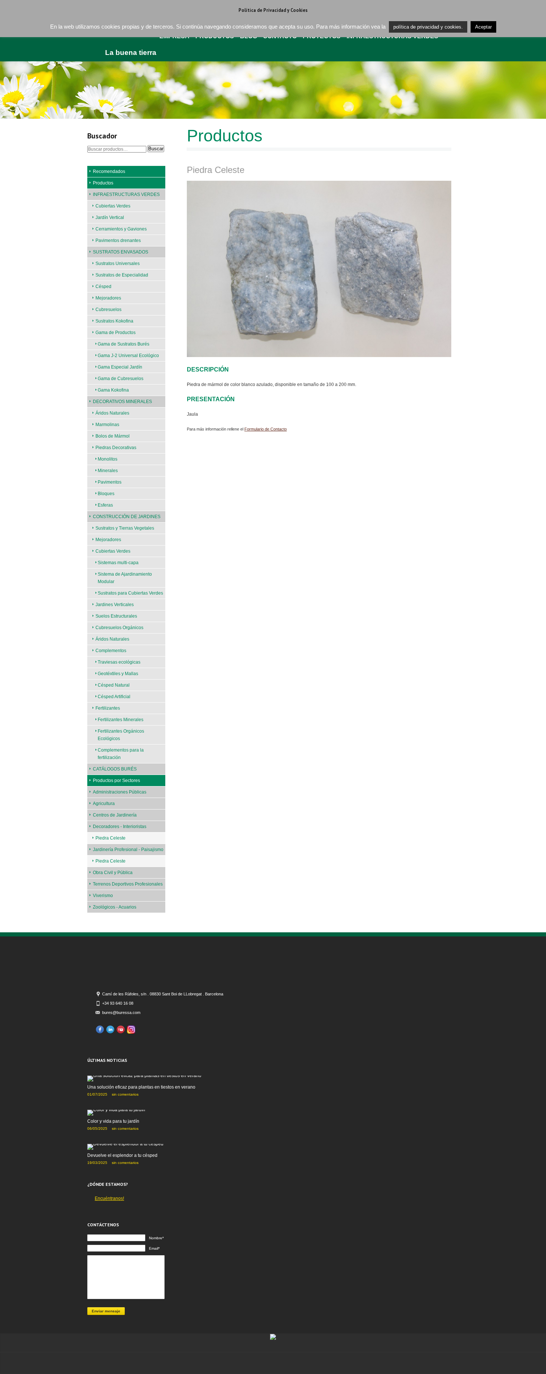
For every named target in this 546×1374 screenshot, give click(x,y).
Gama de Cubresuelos (120, 378)
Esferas (105, 505)
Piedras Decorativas (115, 447)
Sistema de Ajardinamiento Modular (125, 578)
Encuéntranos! (109, 1198)
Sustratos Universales (117, 263)
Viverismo (103, 895)
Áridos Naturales (112, 413)
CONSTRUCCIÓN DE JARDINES (126, 516)
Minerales (108, 470)
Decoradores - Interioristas (119, 826)
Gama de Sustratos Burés (123, 344)
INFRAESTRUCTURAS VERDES (126, 194)
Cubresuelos (108, 309)
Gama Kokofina (113, 390)
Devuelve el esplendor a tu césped (122, 1155)
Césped (103, 286)
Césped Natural (114, 685)
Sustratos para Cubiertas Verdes (130, 593)
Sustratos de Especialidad (121, 275)
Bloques (106, 493)
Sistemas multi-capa (118, 562)
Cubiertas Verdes (112, 206)
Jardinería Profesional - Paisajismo (128, 849)
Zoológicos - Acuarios (114, 907)
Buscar (155, 148)
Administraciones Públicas (119, 792)
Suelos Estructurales (116, 616)
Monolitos (107, 459)
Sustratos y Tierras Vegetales (124, 528)
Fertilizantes (107, 708)
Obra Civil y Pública (113, 872)
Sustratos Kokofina (114, 321)
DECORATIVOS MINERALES (122, 401)
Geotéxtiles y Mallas (118, 673)
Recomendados (109, 171)
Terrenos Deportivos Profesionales (128, 884)
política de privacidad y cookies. (428, 27)
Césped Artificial (114, 696)
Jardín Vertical (109, 217)
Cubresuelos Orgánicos (119, 627)
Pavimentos (109, 482)
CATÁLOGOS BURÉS (115, 769)
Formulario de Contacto (265, 429)
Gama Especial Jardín (120, 367)
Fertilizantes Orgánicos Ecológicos (121, 735)
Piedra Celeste (110, 838)
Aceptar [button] (483, 27)
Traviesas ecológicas (119, 662)
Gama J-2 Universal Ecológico (128, 355)
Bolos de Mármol (112, 436)
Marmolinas (107, 424)
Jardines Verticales (114, 604)
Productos (103, 183)
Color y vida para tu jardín (113, 1121)
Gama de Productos (115, 332)
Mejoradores (108, 298)
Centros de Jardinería (115, 815)
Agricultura (104, 803)
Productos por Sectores (116, 780)
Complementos (110, 650)
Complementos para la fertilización (121, 753)
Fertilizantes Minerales (120, 719)
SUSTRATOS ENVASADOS (120, 252)
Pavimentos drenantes (118, 240)
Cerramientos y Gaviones (121, 229)
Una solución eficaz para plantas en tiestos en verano (141, 1087)
